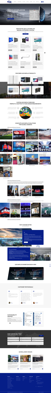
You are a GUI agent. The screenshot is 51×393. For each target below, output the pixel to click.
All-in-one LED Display (35, 45)
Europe (15, 215)
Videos (23, 379)
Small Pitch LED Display (10, 44)
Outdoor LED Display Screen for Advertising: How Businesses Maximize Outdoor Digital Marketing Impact (12, 363)
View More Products (11, 18)
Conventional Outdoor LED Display (12, 61)
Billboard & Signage (32, 165)
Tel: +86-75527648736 (38, 380)
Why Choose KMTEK (25, 225)
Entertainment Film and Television (32, 140)
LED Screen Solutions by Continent (13, 199)
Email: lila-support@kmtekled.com (39, 378)
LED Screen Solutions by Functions (13, 180)
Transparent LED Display (23, 61)
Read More (26, 242)
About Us (30, 378)
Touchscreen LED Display (9, 384)
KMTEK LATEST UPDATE (25, 352)
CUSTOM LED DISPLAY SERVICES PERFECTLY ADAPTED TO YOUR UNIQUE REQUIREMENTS (25, 103)
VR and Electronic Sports (19, 152)
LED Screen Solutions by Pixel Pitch (14, 219)
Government (45, 152)
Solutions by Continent (18, 379)
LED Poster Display (35, 61)
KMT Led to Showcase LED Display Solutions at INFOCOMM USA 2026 (34, 273)
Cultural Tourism (6, 152)
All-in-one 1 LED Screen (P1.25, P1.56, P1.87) (25, 95)
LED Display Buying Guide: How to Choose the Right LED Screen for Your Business (25, 363)
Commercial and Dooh (19, 140)
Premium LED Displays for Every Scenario (16, 10)
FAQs (23, 380)
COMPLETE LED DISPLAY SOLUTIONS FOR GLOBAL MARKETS (25, 123)
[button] (6, 52)
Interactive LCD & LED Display (10, 385)
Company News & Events (31, 380)
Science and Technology (44, 140)
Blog (29, 379)
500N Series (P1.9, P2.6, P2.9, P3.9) (37, 95)
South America (36, 215)
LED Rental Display (23, 44)
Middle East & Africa (46, 215)
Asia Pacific (25, 215)
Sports (6, 140)
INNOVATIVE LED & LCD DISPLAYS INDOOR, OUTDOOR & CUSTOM (25, 29)
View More (16, 278)
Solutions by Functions (18, 378)
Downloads (24, 378)
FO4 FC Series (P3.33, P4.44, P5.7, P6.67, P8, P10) (13, 95)
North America (5, 215)
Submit (41, 335)
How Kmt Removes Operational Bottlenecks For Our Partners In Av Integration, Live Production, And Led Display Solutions (38, 363)
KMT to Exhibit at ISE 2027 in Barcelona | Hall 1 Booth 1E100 (16, 273)
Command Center (32, 152)
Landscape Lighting (6, 165)
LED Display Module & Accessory (10, 386)
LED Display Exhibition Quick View (25, 264)
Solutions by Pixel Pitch (18, 380)
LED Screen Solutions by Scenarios (13, 127)
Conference (45, 165)
